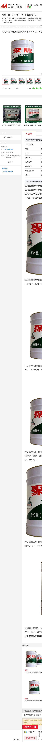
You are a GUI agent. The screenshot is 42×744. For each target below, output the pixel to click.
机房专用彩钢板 (29, 715)
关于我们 (16, 739)
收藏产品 (7, 88)
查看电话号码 (9, 149)
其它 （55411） (8, 137)
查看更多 (10, 162)
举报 (17, 88)
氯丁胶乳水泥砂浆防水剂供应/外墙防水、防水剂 (16, 125)
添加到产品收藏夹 (7, 171)
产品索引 (5, 169)
